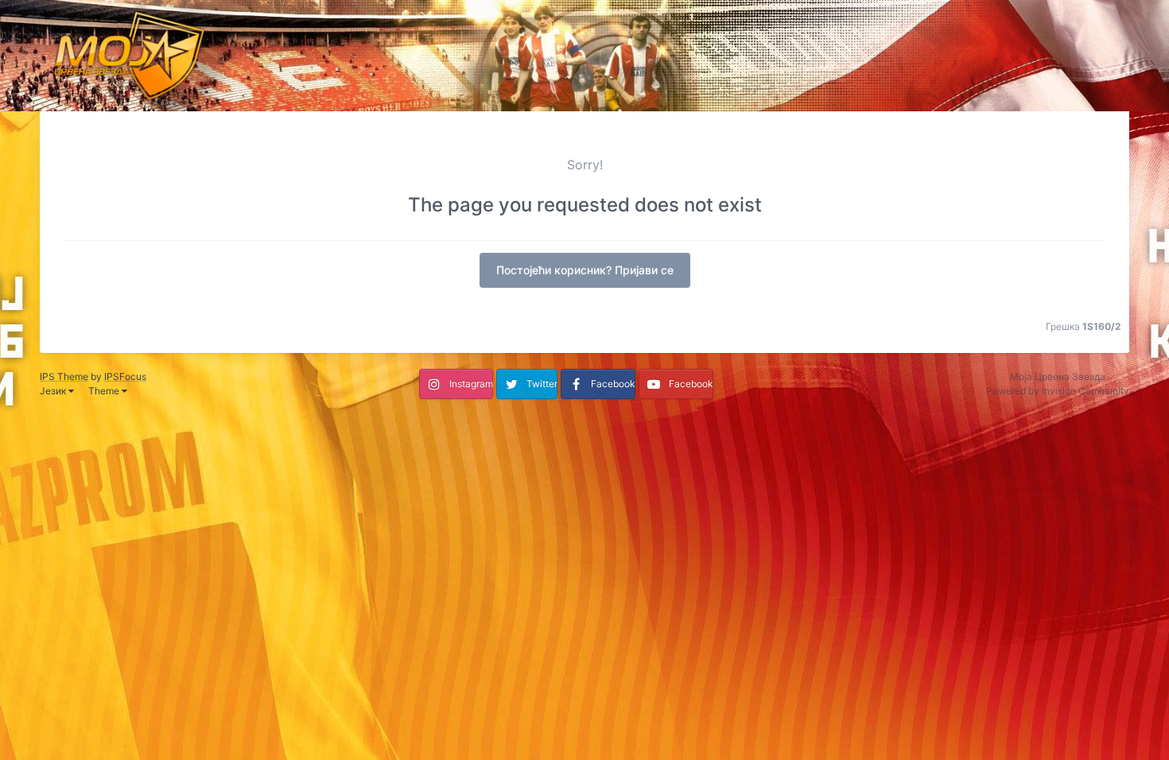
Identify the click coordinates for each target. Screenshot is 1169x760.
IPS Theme (64, 376)
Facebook (613, 384)
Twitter (541, 384)
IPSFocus (125, 376)
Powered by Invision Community (1057, 391)
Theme (105, 391)
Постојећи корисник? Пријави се (585, 270)
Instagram (471, 384)
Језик (54, 391)
